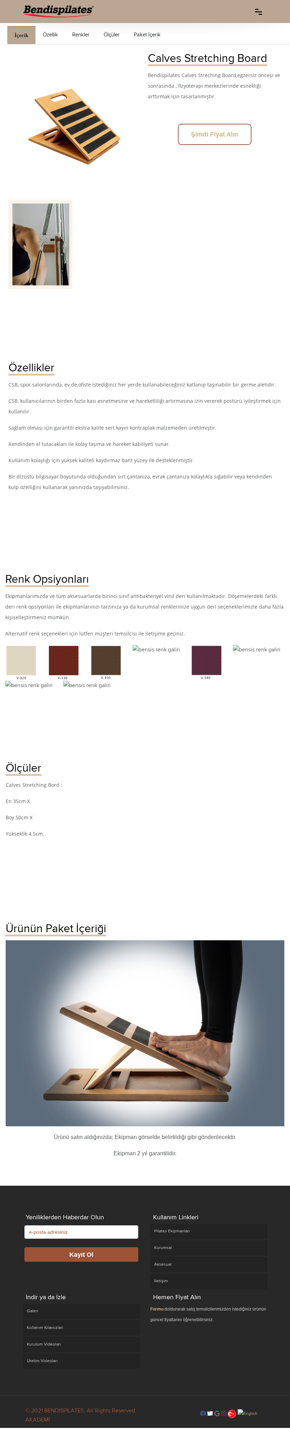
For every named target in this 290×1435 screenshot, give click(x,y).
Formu (156, 1309)
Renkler (80, 34)
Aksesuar (163, 1264)
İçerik (21, 35)
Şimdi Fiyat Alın (214, 134)
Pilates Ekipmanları (172, 1231)
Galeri (32, 1311)
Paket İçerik (147, 34)
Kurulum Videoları (44, 1344)
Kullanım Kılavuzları (45, 1327)
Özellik (50, 34)
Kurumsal (163, 1247)
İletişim (161, 1281)
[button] (203, 1413)
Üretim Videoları (42, 1361)
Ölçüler (112, 34)
